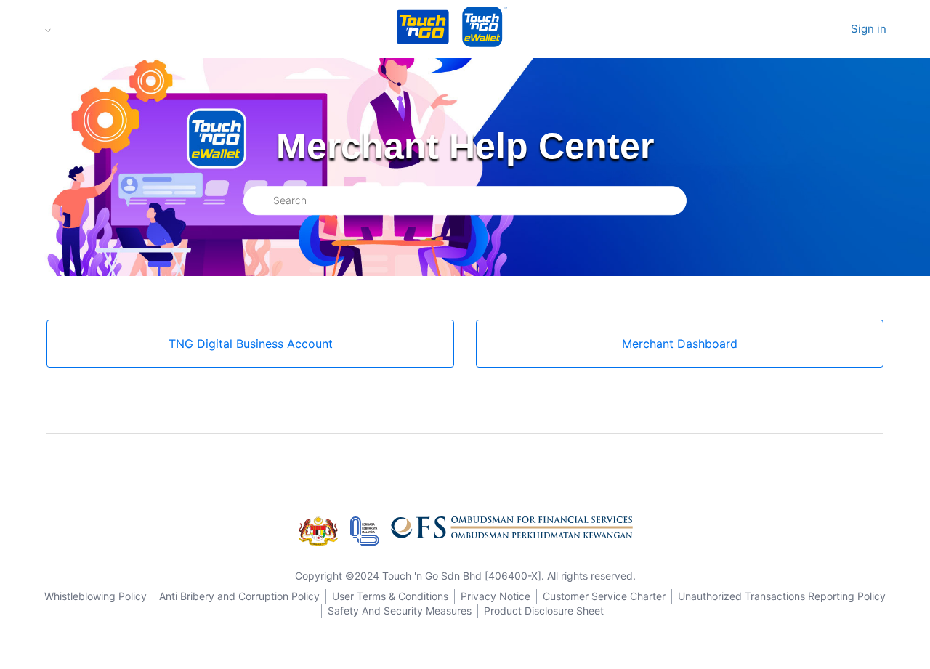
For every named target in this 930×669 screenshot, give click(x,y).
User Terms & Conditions (390, 596)
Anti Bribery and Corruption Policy (239, 596)
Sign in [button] (868, 29)
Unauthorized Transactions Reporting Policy (782, 596)
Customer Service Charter (604, 596)
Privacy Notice (495, 596)
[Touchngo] (423, 29)
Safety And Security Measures (400, 610)
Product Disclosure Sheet (544, 610)
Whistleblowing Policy (95, 596)
